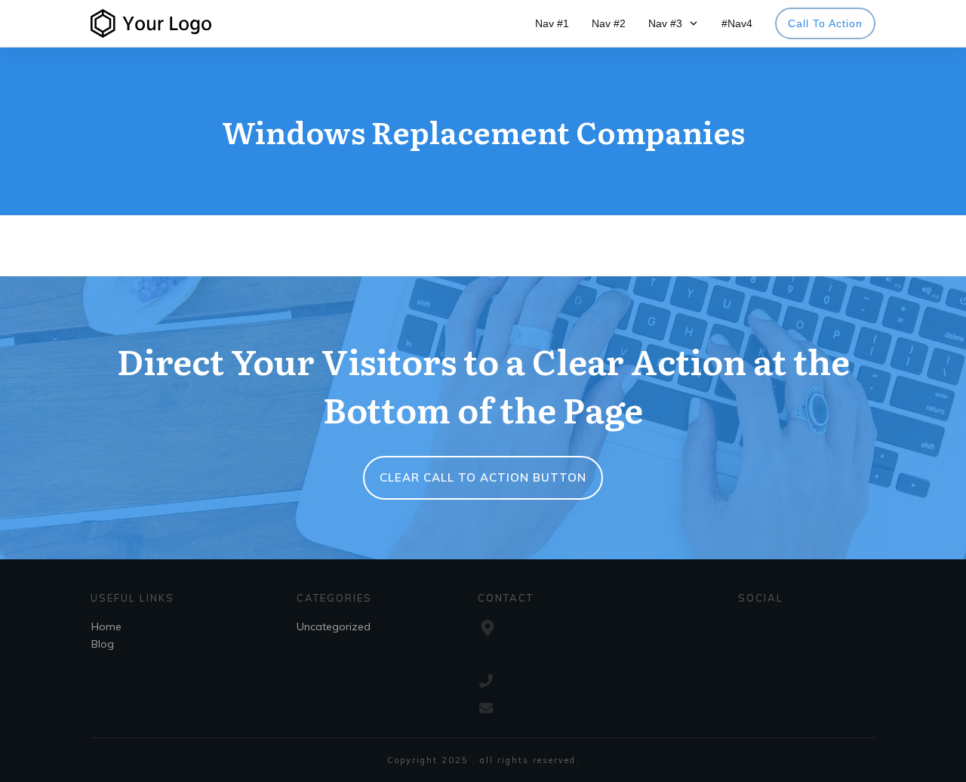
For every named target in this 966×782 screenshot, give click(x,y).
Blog (102, 644)
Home (106, 626)
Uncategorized (334, 626)
